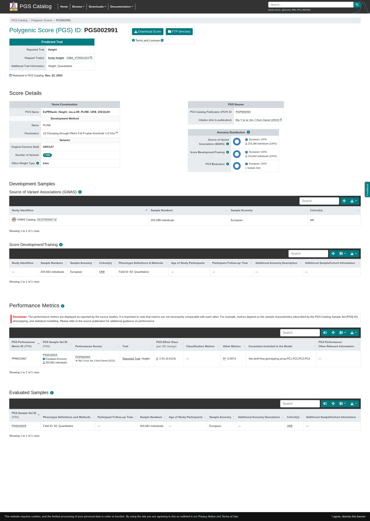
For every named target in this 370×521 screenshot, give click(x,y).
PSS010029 (50, 354)
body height (56, 57)
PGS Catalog (19, 20)
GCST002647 (45, 219)
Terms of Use (230, 516)
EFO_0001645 (303, 10)
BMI (294, 10)
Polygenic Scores (41, 20)
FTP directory (180, 31)
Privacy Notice (207, 516)
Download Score (149, 31)
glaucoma (286, 10)
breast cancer (274, 10)
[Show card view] (325, 332)
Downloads (96, 6)
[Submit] (357, 5)
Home (64, 6)
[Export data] (353, 201)
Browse (77, 6)
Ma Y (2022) (257, 120)
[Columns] (342, 253)
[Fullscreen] (344, 201)
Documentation (120, 6)
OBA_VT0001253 (78, 57)
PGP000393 (243, 111)
